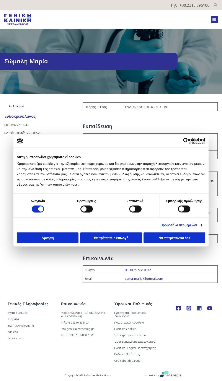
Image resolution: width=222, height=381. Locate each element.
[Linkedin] (199, 308)
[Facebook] (178, 308)
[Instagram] (188, 308)
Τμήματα (13, 319)
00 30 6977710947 (138, 270)
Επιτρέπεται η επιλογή (111, 238)
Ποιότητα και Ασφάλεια (129, 322)
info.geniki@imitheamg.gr (77, 329)
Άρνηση (48, 238)
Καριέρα (13, 332)
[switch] (86, 208)
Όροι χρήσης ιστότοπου (130, 335)
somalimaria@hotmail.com (144, 278)
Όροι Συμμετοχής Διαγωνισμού (134, 341)
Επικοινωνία (15, 338)
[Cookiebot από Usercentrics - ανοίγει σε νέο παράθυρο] (186, 141)
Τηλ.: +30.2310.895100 (189, 5)
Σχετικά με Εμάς (18, 313)
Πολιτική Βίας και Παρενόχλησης (135, 348)
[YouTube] (209, 308)
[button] (216, 5)
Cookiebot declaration (128, 361)
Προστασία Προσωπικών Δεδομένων (130, 314)
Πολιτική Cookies (125, 329)
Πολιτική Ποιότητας (127, 354)
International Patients (21, 325)
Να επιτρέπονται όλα (174, 238)
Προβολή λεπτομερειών (178, 225)
